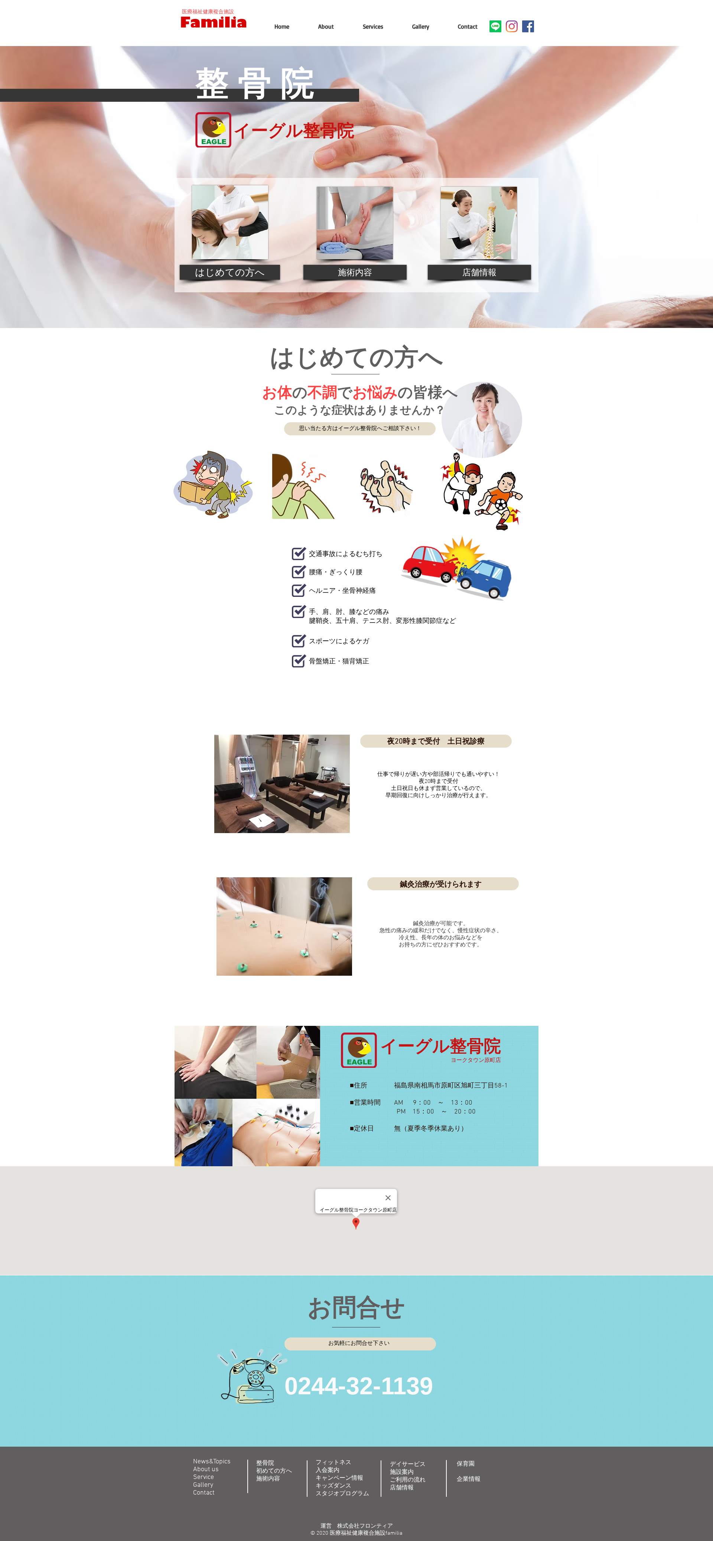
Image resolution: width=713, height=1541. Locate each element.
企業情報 (469, 1479)
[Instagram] (512, 26)
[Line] (495, 26)
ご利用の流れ (408, 1480)
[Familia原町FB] (528, 26)
